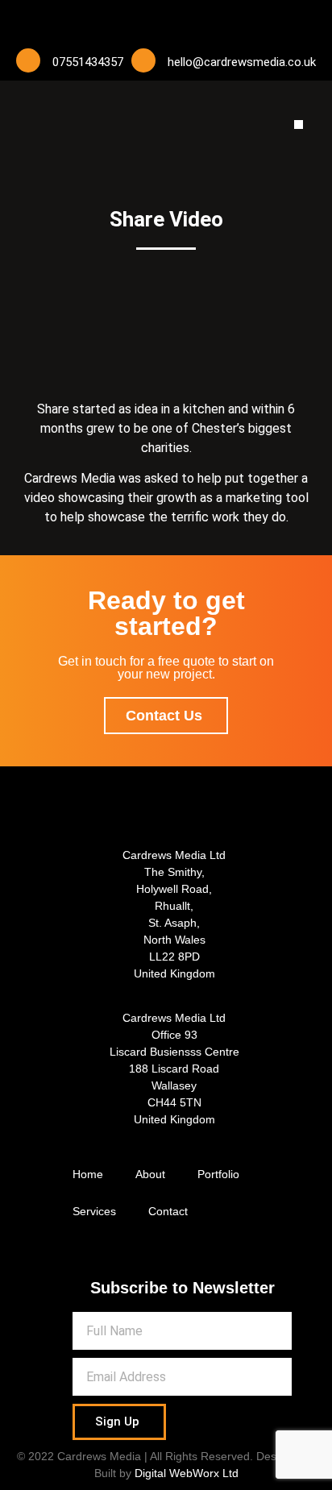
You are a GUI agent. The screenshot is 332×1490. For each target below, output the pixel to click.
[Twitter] (134, 20)
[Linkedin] (198, 20)
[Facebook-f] (101, 20)
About (150, 1174)
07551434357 (87, 62)
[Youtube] (166, 20)
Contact (168, 1211)
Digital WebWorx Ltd (187, 1473)
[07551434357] (28, 60)
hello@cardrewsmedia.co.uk (242, 62)
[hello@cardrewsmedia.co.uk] (143, 60)
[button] (298, 124)
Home (88, 1174)
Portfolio (218, 1174)
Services (94, 1211)
